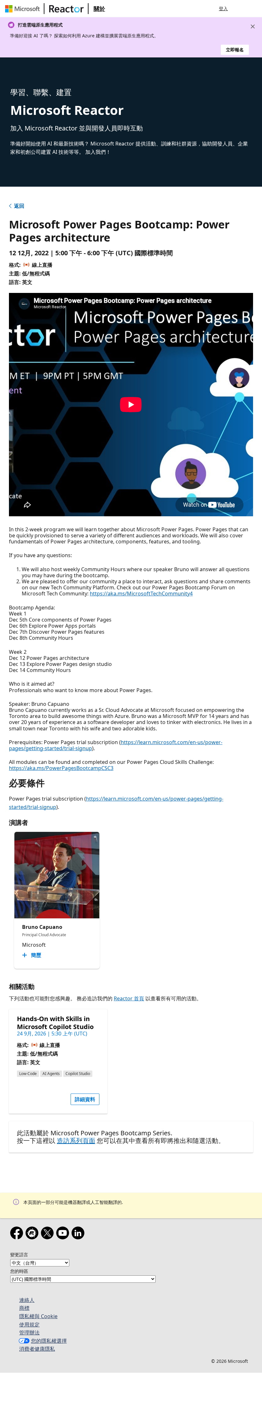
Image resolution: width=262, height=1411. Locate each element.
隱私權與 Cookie (38, 1316)
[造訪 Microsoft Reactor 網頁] (66, 8)
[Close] (253, 26)
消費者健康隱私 (37, 1348)
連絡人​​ (27, 1299)
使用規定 (29, 1324)
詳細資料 (85, 1099)
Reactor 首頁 (129, 998)
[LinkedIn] (79, 1234)
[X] (48, 1234)
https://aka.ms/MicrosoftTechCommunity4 (141, 593)
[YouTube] (64, 1234)
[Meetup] (33, 1234)
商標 (24, 1307)
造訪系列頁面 (76, 1140)
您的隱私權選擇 (49, 1340)
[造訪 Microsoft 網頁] (23, 8)
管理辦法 (29, 1332)
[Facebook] (18, 1234)
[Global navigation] (240, 8)
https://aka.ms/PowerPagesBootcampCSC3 (61, 768)
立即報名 (235, 50)
